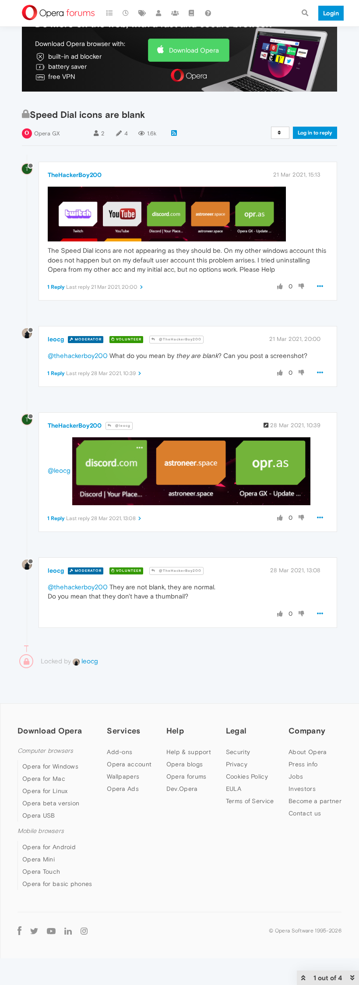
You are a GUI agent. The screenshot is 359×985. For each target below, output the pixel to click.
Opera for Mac (43, 778)
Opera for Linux (45, 790)
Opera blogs (184, 764)
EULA (233, 788)
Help (175, 730)
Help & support (188, 751)
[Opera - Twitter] (34, 931)
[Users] (159, 13)
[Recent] (126, 13)
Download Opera (194, 50)
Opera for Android (49, 846)
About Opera (308, 751)
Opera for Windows (50, 766)
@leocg (122, 426)
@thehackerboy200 (78, 355)
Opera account (129, 764)
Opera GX (47, 133)
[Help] (208, 13)
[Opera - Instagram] (84, 931)
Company (307, 730)
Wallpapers (123, 776)
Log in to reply (315, 133)
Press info (303, 764)
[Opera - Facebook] (19, 930)
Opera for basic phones (57, 883)
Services (123, 730)
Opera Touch (41, 871)
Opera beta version (50, 803)
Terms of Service (250, 800)
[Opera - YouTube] (51, 931)
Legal (236, 730)
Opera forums (186, 776)
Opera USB (38, 815)
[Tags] (142, 13)
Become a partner (315, 800)
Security (238, 751)
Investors (302, 788)
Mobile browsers (41, 831)
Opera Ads (123, 788)
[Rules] (191, 13)
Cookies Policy (247, 776)
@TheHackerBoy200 (179, 339)
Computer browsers (45, 751)
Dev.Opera (182, 788)
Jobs (296, 776)
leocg (56, 339)
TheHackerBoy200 (75, 174)
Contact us (305, 813)
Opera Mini (38, 859)
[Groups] (175, 13)
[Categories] (109, 13)
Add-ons (119, 751)
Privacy (236, 764)
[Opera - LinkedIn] (68, 931)
